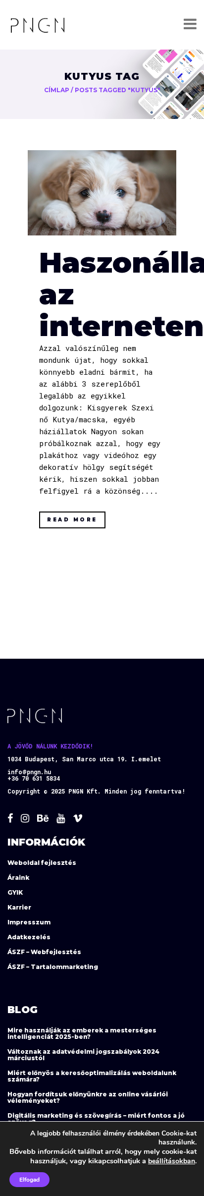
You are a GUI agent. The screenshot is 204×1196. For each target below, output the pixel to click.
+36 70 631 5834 (33, 778)
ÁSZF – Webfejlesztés (44, 952)
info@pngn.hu (29, 772)
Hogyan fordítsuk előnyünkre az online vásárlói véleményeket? (87, 1097)
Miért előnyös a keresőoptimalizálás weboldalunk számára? (91, 1076)
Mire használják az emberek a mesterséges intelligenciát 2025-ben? (81, 1033)
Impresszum (29, 922)
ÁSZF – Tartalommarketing (52, 967)
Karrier (19, 907)
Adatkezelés (29, 937)
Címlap (56, 90)
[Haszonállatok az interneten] (102, 192)
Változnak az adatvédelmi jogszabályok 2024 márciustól (83, 1054)
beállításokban (171, 1161)
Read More (72, 519)
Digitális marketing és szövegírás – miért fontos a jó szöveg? (96, 1118)
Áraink (18, 877)
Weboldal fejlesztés (41, 862)
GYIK (15, 892)
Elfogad (29, 1180)
